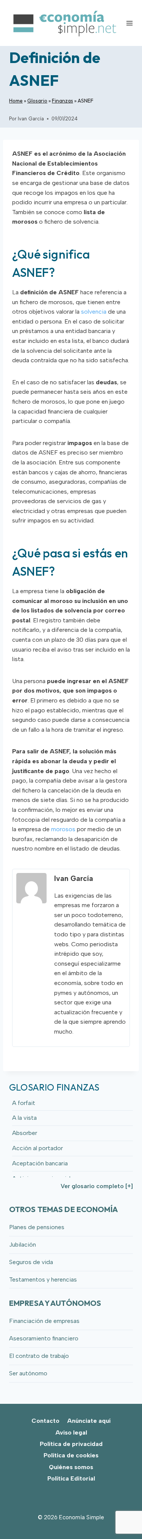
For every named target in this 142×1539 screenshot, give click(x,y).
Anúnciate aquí (89, 1420)
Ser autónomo (28, 1373)
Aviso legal (71, 1432)
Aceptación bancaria (40, 1163)
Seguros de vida (31, 1262)
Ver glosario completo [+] (97, 1186)
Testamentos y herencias (43, 1279)
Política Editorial (71, 1478)
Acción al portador (37, 1148)
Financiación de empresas (44, 1320)
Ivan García (31, 119)
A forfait (23, 1103)
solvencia (93, 311)
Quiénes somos (71, 1467)
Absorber (24, 1132)
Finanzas (62, 100)
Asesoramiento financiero (43, 1338)
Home (16, 100)
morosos (63, 829)
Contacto (45, 1420)
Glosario (37, 100)
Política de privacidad (71, 1443)
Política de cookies (71, 1455)
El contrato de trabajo (39, 1355)
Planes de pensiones (36, 1227)
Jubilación (22, 1244)
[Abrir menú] (130, 23)
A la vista (24, 1117)
